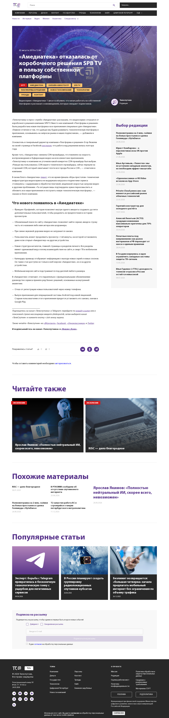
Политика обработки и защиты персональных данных (145, 674)
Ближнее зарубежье (83, 688)
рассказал (47, 146)
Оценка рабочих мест (120, 680)
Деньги (44, 13)
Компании (20, 13)
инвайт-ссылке (83, 311)
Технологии (95, 13)
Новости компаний (58, 692)
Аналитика (56, 19)
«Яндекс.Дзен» (69, 329)
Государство (69, 13)
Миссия (114, 672)
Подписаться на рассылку (84, 639)
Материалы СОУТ (143, 689)
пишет (44, 177)
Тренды (82, 13)
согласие (38, 644)
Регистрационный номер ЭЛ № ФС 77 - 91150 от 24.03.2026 (22, 685)
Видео (37, 19)
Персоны (33, 13)
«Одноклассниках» (76, 323)
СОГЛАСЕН (119, 713)
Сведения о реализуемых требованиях (141, 682)
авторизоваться (63, 364)
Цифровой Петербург (123, 13)
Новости (16, 19)
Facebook (61, 323)
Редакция (115, 676)
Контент (55, 13)
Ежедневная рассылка (53, 624)
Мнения (46, 19)
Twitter (90, 323)
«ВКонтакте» (50, 323)
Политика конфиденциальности (120, 685)
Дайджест (34, 624)
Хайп (107, 13)
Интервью (27, 19)
